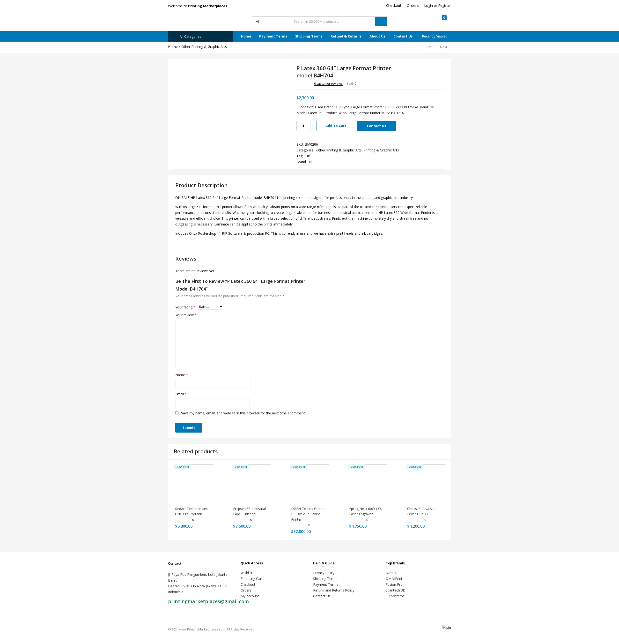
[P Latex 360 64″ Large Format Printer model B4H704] (415, 83)
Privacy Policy (323, 572)
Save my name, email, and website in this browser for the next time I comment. (243, 413)
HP (307, 156)
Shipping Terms (309, 36)
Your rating (185, 307)
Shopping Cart (252, 578)
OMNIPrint (394, 578)
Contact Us (403, 36)
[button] (442, 21)
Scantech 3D (395, 590)
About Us (377, 36)
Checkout (248, 584)
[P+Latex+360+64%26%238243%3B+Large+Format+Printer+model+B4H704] (422, 83)
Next (443, 47)
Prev (429, 47)
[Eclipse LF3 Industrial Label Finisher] (251, 483)
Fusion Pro (394, 584)
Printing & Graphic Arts (381, 150)
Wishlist (246, 572)
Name (181, 375)
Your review (186, 315)
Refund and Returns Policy (333, 590)
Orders (246, 590)
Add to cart (335, 125)
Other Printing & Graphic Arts (204, 46)
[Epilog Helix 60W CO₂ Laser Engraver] (367, 483)
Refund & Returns (346, 36)
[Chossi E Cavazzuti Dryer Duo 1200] (425, 483)
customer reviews (328, 83)
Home (246, 36)
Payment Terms (273, 36)
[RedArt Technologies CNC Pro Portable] (193, 483)
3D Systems (395, 596)
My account (250, 596)
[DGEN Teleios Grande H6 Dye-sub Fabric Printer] (309, 483)
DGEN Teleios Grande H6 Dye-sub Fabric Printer (308, 514)
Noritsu (391, 572)
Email (181, 394)
